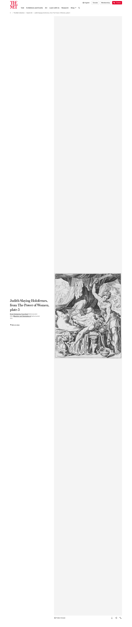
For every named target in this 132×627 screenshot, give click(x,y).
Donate (95, 3)
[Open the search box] (79, 8)
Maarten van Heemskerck (22, 316)
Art (46, 8)
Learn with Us (54, 8)
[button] (88, 316)
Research (65, 8)
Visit (22, 8)
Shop (73, 8)
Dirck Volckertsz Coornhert (19, 314)
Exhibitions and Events (34, 8)
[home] (11, 13)
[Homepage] (13, 5)
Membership (105, 3)
